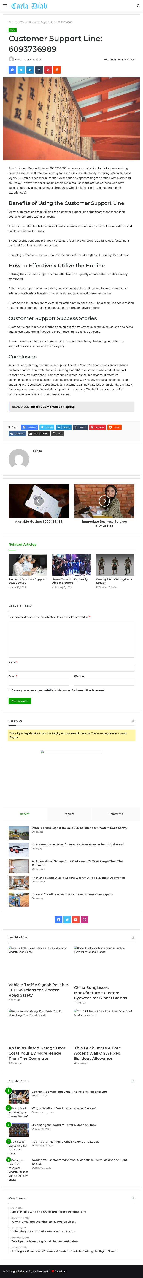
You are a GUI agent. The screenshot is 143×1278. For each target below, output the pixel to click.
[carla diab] (29, 6)
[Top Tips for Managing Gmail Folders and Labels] (19, 1148)
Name (13, 662)
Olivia (18, 59)
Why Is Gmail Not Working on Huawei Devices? (64, 1108)
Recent (24, 814)
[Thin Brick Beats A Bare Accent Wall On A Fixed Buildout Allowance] (19, 883)
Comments (116, 814)
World (23, 22)
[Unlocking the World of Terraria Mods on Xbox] (19, 1130)
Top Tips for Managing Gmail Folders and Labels (65, 1141)
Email (13, 676)
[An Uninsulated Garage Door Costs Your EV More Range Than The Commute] (19, 866)
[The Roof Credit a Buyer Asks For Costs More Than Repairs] (19, 900)
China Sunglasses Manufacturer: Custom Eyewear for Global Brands (78, 844)
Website (79, 676)
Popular (69, 814)
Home (14, 22)
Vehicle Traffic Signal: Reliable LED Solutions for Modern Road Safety (79, 828)
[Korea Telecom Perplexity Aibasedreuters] (71, 565)
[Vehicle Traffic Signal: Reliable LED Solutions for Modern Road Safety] (19, 833)
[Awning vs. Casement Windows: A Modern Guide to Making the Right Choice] (19, 1170)
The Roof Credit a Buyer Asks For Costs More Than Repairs (72, 894)
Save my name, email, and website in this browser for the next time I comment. (58, 690)
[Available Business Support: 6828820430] (28, 565)
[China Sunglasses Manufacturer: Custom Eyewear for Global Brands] (19, 850)
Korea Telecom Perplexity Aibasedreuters (70, 580)
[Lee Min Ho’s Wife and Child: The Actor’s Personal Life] (19, 1097)
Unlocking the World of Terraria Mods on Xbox (64, 1125)
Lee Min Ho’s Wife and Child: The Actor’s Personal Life (69, 1091)
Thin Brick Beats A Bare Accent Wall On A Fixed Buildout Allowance (78, 877)
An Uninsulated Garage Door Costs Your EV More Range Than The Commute (37, 1053)
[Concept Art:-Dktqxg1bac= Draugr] (115, 565)
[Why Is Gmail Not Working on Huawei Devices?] (19, 1114)
